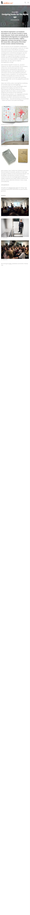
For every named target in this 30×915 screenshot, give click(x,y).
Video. (10, 263)
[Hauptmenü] (28, 2)
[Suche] (25, 2)
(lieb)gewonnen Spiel (13, 187)
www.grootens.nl (5, 184)
